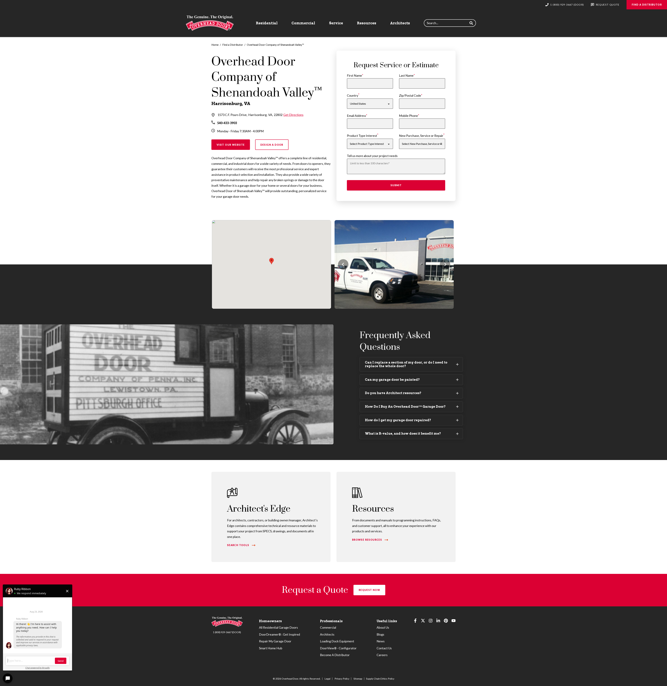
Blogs (380, 634)
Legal (327, 678)
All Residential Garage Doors (278, 627)
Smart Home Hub (270, 648)
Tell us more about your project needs (372, 156)
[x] (423, 621)
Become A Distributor (335, 655)
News (381, 641)
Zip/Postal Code (410, 95)
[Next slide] (445, 264)
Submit (396, 185)
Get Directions (293, 115)
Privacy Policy (342, 678)
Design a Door (271, 144)
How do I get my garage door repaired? (398, 420)
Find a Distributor (647, 4)
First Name (354, 75)
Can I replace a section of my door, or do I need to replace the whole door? (406, 364)
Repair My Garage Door (275, 641)
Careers (382, 655)
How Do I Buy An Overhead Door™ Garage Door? (405, 406)
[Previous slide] (343, 264)
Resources (366, 23)
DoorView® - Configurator (338, 648)
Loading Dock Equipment (337, 641)
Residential (267, 23)
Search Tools (238, 545)
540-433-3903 (227, 123)
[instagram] (431, 621)
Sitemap (357, 678)
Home (215, 44)
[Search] (471, 23)
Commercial (303, 23)
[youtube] (453, 621)
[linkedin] (438, 621)
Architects (400, 23)
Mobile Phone (408, 116)
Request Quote (608, 4)
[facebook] (415, 621)
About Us (383, 627)
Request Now (369, 589)
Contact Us (384, 648)
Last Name (406, 75)
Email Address (356, 116)
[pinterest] (446, 621)
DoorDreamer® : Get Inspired (279, 634)
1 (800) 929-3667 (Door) (567, 4)
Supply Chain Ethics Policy (380, 678)
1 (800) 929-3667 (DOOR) (227, 632)
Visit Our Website (231, 144)
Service (336, 23)
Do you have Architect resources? (393, 393)
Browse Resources (367, 539)
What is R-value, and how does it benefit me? (403, 433)
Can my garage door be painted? (392, 379)
